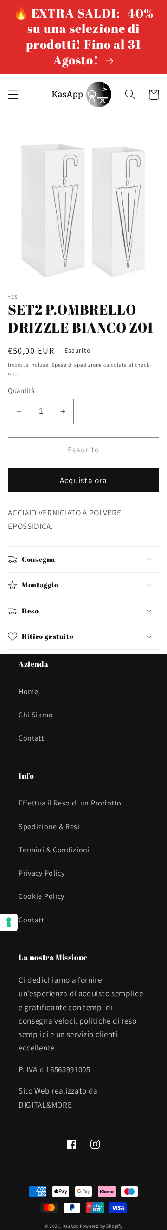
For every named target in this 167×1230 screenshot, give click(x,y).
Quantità (21, 390)
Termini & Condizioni (54, 850)
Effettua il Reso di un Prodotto (70, 803)
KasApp (71, 1226)
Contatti (32, 738)
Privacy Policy (42, 873)
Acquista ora (84, 480)
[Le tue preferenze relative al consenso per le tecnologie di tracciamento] (9, 922)
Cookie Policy (41, 896)
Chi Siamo (36, 715)
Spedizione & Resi (49, 826)
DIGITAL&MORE (45, 1104)
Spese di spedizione (76, 364)
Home (29, 691)
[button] (13, 95)
